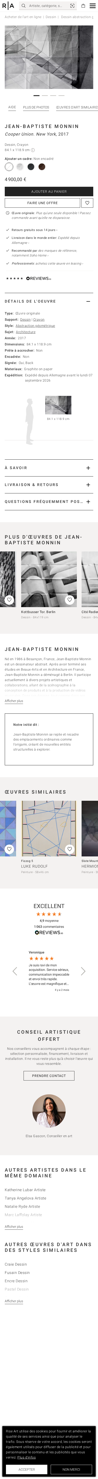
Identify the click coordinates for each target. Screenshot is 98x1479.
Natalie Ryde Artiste (22, 1206)
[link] (72, 5)
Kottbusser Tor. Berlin (38, 612)
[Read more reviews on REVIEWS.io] (49, 933)
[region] (49, 971)
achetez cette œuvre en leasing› (47, 263)
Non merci (71, 1469)
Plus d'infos (26, 1457)
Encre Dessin (16, 1281)
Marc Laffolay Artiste (23, 1215)
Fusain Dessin (17, 1272)
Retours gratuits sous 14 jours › (34, 230)
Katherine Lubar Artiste (25, 1190)
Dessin (51, 17)
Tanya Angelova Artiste (25, 1198)
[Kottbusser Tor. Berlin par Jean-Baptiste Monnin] (49, 579)
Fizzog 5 (27, 861)
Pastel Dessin (17, 1289)
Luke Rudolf (34, 866)
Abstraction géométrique (35, 326)
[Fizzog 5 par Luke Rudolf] (49, 828)
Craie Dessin (16, 1264)
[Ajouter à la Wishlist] (87, 203)
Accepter (27, 1469)
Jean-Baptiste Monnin (42, 126)
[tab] (49, 301)
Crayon (39, 319)
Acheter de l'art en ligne (23, 17)
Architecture (25, 332)
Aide (12, 107)
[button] (93, 6)
